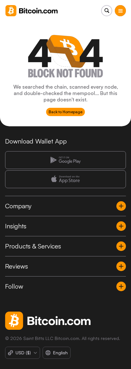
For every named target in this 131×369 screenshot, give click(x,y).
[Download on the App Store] (65, 179)
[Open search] (106, 10)
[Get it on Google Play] (65, 160)
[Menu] (120, 10)
